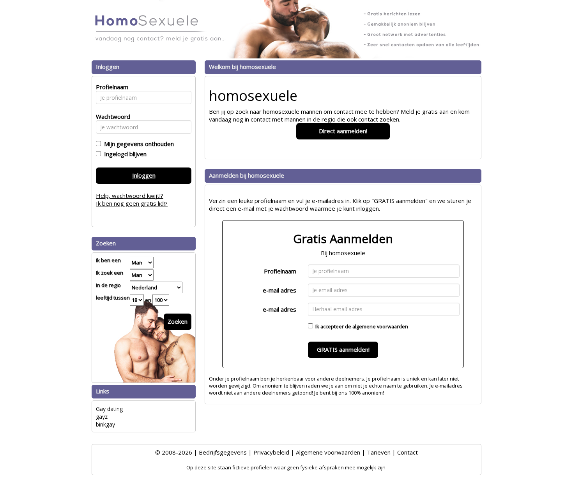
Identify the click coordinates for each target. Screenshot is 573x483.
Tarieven (379, 452)
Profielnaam (280, 271)
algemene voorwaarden (380, 326)
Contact (407, 452)
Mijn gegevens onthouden (137, 144)
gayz (102, 416)
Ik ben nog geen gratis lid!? (132, 203)
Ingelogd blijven (124, 154)
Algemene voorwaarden (328, 452)
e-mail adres (279, 290)
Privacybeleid (271, 452)
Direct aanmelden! (343, 131)
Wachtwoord (111, 116)
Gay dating (109, 408)
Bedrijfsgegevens (223, 452)
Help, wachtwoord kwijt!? (129, 195)
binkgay (105, 424)
